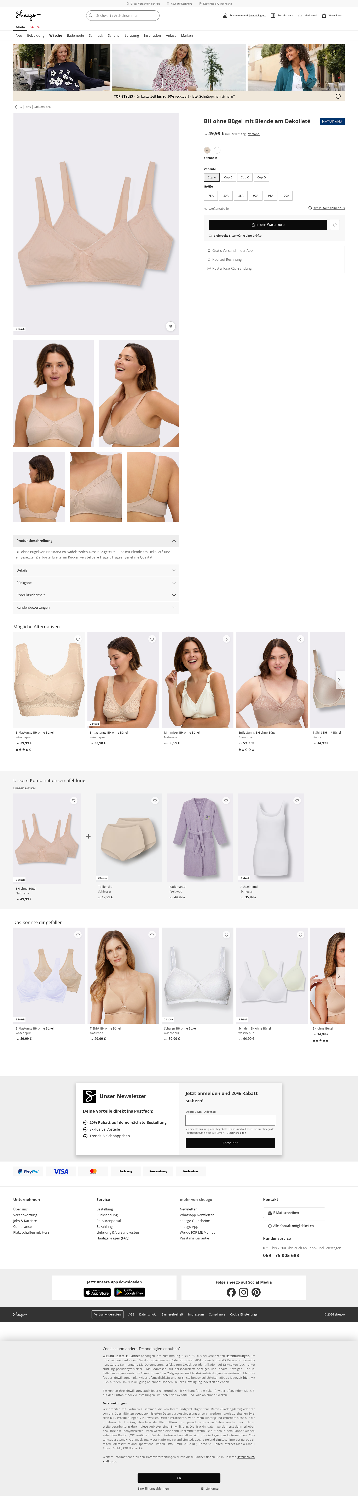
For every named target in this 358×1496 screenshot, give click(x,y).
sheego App (189, 1226)
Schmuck (96, 35)
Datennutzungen (237, 1356)
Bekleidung (35, 35)
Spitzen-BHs (42, 107)
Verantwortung (25, 1215)
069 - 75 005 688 (281, 1255)
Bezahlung (105, 1226)
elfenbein (210, 158)
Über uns (20, 1209)
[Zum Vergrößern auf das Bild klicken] (171, 326)
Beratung (132, 35)
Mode (20, 27)
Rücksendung (107, 1215)
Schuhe (114, 35)
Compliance (22, 1226)
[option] (207, 150)
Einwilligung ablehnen (153, 1488)
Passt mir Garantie (194, 1238)
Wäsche (55, 35)
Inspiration (152, 35)
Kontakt (270, 1199)
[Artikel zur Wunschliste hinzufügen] (335, 225)
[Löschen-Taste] (155, 15)
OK (179, 1478)
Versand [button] (254, 134)
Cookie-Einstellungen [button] (244, 1314)
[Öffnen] (338, 96)
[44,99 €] (200, 837)
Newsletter (188, 1209)
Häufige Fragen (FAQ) (113, 1238)
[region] (179, 1418)
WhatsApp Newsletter (197, 1215)
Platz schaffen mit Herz (31, 1232)
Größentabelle (219, 208)
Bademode (75, 35)
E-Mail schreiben (283, 1213)
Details (22, 570)
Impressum (196, 1314)
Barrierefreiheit (172, 1314)
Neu (19, 35)
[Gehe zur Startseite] (28, 15)
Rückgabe (24, 582)
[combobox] (132, 16)
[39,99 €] (49, 680)
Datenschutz (148, 1314)
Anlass (171, 35)
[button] (15, 107)
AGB (131, 1314)
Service (103, 1199)
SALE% (35, 27)
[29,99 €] (123, 976)
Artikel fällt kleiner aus (329, 208)
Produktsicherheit (31, 595)
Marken (187, 35)
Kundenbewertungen (33, 607)
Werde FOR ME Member (198, 1232)
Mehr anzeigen (237, 1132)
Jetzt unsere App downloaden (114, 1281)
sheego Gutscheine (195, 1221)
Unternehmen (26, 1199)
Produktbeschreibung (34, 540)
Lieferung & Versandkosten (118, 1232)
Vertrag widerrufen (107, 1314)
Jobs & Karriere (25, 1221)
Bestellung (105, 1209)
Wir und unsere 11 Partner (121, 1356)
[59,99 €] (272, 680)
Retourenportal (109, 1221)
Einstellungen (210, 1488)
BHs (28, 107)
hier (246, 1378)
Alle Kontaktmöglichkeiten (293, 1225)
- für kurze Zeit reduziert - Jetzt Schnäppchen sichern (173, 96)
